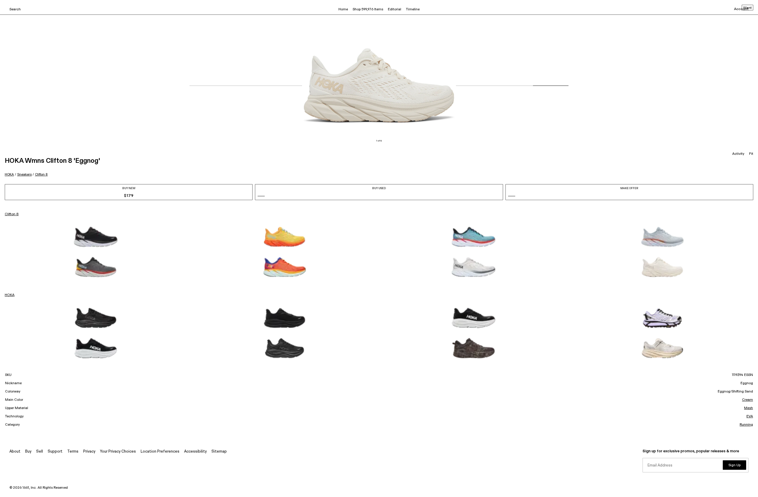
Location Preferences (160, 451)
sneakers (24, 174)
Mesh (748, 408)
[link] (96, 236)
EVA (749, 416)
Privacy (89, 451)
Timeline (413, 9)
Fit (751, 154)
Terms (72, 451)
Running (746, 425)
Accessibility (195, 451)
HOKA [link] (10, 295)
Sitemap (219, 451)
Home (343, 9)
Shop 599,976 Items (368, 9)
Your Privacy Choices (118, 451)
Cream (747, 400)
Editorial (394, 9)
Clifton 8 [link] (12, 214)
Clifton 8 (41, 174)
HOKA (9, 174)
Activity (738, 154)
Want (747, 8)
